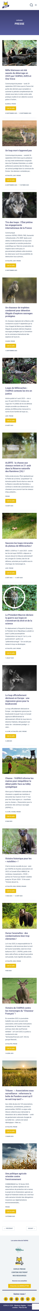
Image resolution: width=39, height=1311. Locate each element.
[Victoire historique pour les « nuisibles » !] (19, 841)
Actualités (8, 175)
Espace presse (20, 1269)
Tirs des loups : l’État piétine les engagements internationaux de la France (19, 225)
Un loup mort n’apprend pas (18, 150)
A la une (7, 731)
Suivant (30, 1228)
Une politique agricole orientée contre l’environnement (15, 1176)
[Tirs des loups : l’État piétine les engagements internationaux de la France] (19, 205)
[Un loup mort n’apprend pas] (19, 133)
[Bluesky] (28, 1299)
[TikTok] (33, 1299)
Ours (14, 961)
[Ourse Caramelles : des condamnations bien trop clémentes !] (19, 916)
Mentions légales (20, 1305)
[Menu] (36, 5)
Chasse (7, 341)
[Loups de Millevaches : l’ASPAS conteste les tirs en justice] (19, 371)
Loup (14, 175)
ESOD (14, 886)
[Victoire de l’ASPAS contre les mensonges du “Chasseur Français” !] (19, 991)
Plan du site (23, 1307)
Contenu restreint (20, 1272)
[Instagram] (17, 1299)
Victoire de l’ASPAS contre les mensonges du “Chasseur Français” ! (19, 1011)
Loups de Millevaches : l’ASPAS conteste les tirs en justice (18, 391)
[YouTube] (11, 1299)
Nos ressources (19, 1276)
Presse (14, 104)
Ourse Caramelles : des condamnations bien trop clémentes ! (17, 936)
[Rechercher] (31, 5)
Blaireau (8, 104)
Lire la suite (11, 107)
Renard (23, 886)
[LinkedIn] (22, 1299)
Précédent (9, 1228)
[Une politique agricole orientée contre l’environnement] (19, 1156)
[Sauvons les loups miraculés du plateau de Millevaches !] (19, 526)
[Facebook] (6, 1299)
